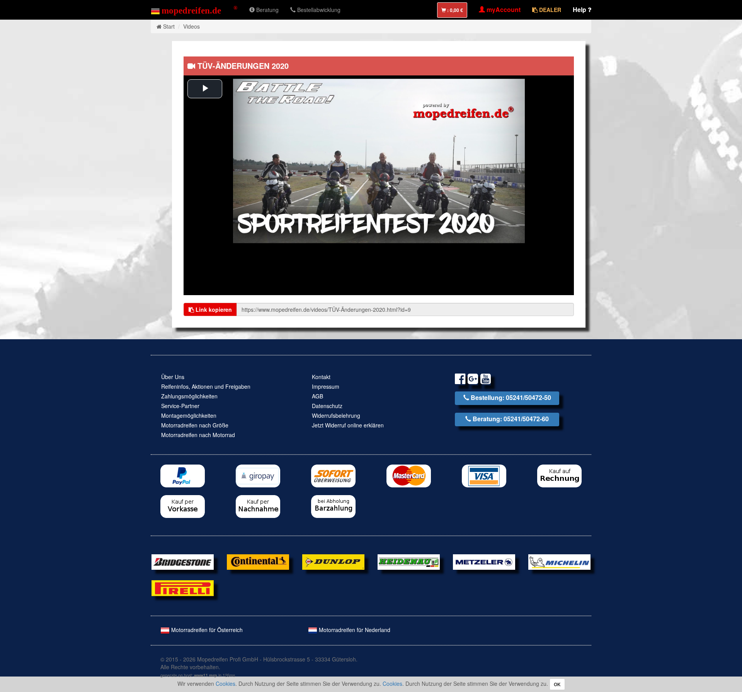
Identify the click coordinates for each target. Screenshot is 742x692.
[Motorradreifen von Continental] (258, 561)
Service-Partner (180, 406)
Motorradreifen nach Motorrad (198, 435)
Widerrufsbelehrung (336, 415)
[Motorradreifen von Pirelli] (183, 587)
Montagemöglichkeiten (188, 415)
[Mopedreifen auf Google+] (473, 380)
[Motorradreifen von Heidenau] (409, 561)
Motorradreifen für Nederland (353, 630)
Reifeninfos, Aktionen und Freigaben (205, 386)
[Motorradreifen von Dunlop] (333, 561)
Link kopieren (213, 309)
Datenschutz (327, 406)
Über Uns (172, 377)
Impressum (325, 386)
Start (169, 26)
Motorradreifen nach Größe (194, 425)
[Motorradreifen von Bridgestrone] (183, 561)
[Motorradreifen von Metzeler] (484, 561)
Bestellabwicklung (318, 10)
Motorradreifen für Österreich (206, 630)
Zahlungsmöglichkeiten (189, 396)
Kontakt (321, 377)
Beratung (267, 10)
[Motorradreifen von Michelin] (559, 561)
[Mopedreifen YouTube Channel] (485, 380)
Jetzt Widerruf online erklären (348, 425)
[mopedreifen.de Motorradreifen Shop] (194, 9)
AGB (317, 396)
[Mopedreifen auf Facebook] (460, 380)
